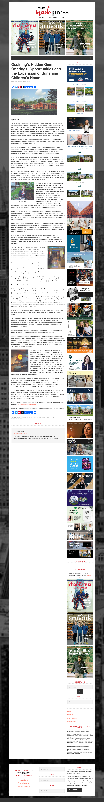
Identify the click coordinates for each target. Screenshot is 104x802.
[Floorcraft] (80, 387)
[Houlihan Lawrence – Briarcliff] (80, 200)
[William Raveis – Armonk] (80, 99)
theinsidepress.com (16, 418)
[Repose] (80, 217)
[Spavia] (80, 437)
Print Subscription (71, 721)
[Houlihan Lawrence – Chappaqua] (80, 166)
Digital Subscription (72, 718)
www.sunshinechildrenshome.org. (27, 404)
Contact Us (70, 714)
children (20, 417)
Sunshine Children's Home (43, 417)
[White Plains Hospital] (80, 82)
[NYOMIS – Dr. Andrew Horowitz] (80, 149)
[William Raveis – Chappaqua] (80, 115)
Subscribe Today (74, 790)
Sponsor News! (22, 415)
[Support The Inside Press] (23, 778)
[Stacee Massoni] (80, 268)
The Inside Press (52, 30)
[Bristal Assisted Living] (80, 404)
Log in (61, 800)
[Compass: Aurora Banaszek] (80, 336)
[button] (90, 58)
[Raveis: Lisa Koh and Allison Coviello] (80, 302)
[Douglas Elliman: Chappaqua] (80, 421)
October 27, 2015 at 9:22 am (21, 433)
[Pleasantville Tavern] (80, 319)
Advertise (69, 711)
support (52, 417)
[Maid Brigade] (80, 251)
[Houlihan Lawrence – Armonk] (80, 183)
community (26, 417)
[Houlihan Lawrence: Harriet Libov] (80, 370)
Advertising (24, 780)
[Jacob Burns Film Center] (80, 353)
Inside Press (32, 417)
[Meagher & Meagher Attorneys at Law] (80, 285)
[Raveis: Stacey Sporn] (80, 132)
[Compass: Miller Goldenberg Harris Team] (80, 234)
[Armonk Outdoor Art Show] (80, 454)
